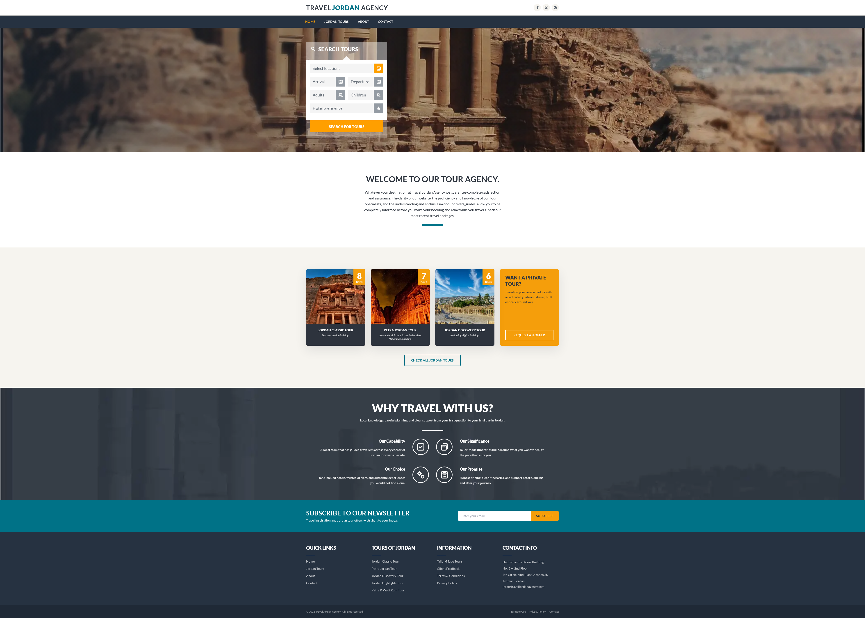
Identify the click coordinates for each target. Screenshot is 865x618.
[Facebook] (537, 7)
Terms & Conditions (451, 576)
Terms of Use (518, 611)
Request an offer (529, 335)
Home (310, 21)
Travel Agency (347, 7)
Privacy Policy (447, 583)
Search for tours (346, 126)
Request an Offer (338, 302)
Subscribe (544, 516)
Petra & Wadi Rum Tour (388, 590)
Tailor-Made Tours (449, 561)
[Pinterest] (555, 7)
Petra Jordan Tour (384, 568)
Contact (385, 21)
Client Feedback (448, 568)
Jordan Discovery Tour (387, 576)
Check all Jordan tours (432, 360)
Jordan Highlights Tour (388, 583)
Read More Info (338, 290)
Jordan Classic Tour (385, 561)
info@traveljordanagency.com (523, 586)
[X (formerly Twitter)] (546, 7)
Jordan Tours (336, 21)
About (363, 21)
